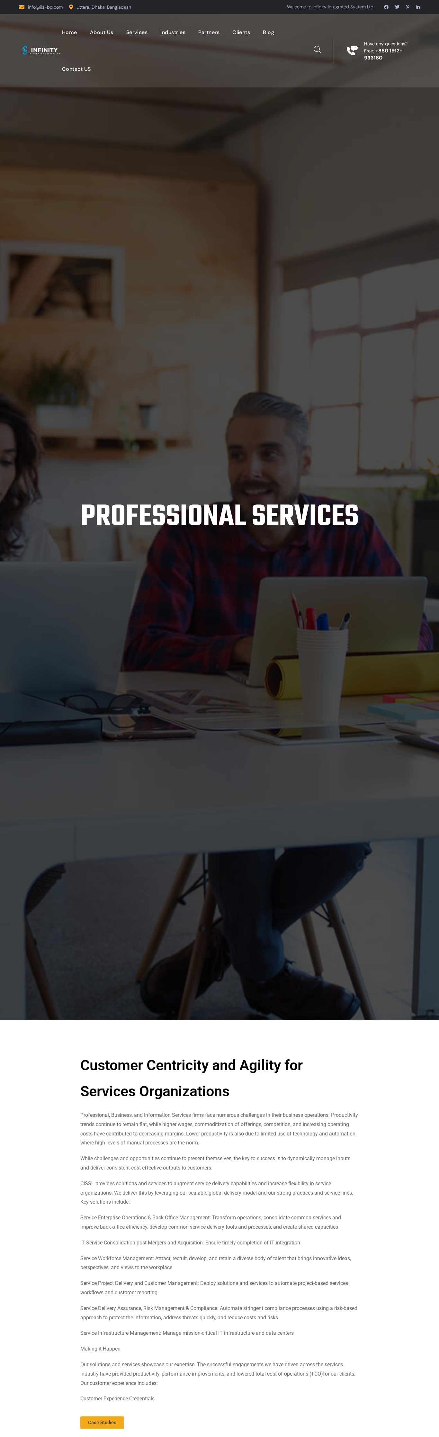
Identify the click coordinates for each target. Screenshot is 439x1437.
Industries (172, 32)
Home (69, 32)
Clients (241, 32)
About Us (101, 32)
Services (137, 32)
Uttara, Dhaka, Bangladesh (103, 7)
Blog (268, 32)
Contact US (76, 69)
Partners (209, 32)
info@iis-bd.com (45, 7)
